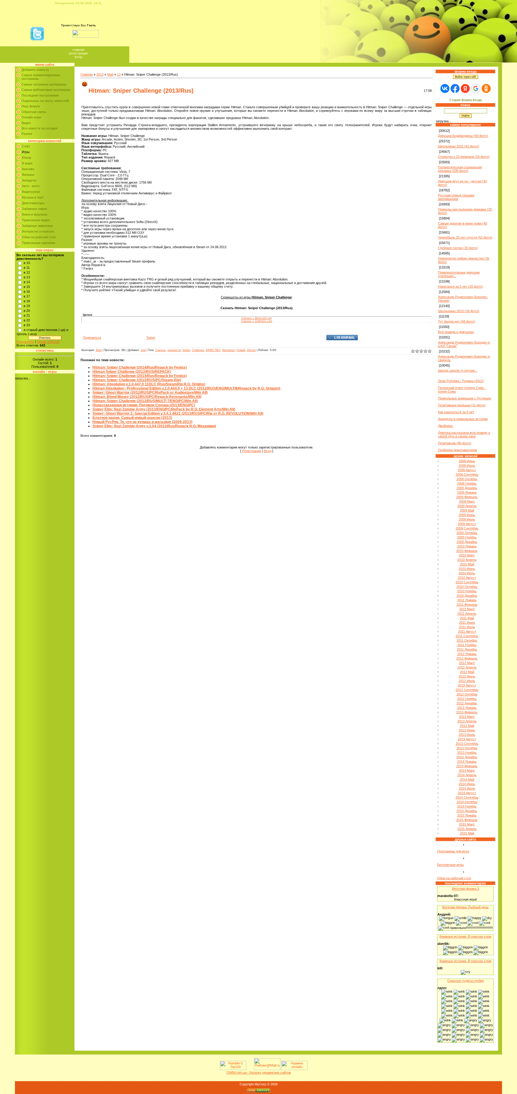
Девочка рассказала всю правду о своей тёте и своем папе (464, 434)
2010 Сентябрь (467, 582)
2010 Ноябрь (467, 591)
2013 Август (467, 739)
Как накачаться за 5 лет (456, 412)
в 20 (27, 310)
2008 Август (467, 470)
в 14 (27, 282)
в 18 (27, 301)
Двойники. (445, 426)
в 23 (27, 325)
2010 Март (467, 555)
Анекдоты (29, 180)
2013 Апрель (467, 721)
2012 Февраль (467, 658)
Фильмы (28, 174)
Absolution (228, 350)
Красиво (28, 169)
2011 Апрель (466, 613)
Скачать (160, 350)
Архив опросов (48, 342)
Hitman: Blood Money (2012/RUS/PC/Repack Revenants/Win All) (146, 397)
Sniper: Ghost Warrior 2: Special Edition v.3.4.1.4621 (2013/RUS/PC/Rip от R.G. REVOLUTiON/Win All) (177, 413)
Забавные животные (37, 226)
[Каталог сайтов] (249, 1069)
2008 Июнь (467, 461)
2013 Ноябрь (467, 752)
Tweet (150, 337)
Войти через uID (465, 76)
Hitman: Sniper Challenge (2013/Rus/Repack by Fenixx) (139, 376)
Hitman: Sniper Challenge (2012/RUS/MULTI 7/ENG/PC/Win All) (145, 401)
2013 (100, 74)
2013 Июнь (467, 730)
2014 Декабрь (467, 811)
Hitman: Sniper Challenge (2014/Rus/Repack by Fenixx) (139, 367)
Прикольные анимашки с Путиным (464, 398)
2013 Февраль (467, 712)
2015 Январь (467, 815)
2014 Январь (467, 761)
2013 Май (467, 725)
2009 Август (467, 524)
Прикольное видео (36, 220)
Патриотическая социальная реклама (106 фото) (460, 169)
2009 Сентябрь (467, 528)
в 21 (27, 315)
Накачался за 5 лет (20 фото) (460, 286)
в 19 (27, 306)
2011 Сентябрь (467, 636)
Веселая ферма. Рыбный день (465, 907)
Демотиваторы (33, 203)
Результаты (25, 342)
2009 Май (467, 510)
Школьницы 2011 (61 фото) (458, 146)
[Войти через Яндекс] (465, 88)
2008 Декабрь (467, 488)
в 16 (27, 291)
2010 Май (467, 564)
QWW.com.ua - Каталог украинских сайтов (258, 1072)
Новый (241, 350)
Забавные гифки (34, 208)
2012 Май (467, 672)
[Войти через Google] (475, 88)
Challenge (198, 350)
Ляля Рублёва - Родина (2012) (461, 381)
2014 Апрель (467, 775)
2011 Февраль (467, 604)
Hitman (251, 350)
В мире (27, 163)
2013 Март (467, 716)
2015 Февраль (467, 820)
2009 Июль (467, 519)
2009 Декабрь (467, 542)
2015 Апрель (467, 829)
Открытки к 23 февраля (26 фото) (463, 156)
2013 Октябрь (467, 748)
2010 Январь (467, 546)
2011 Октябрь (467, 640)
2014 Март (467, 770)
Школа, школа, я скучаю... (458, 370)
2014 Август (467, 793)
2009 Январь (467, 492)
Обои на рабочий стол (39, 237)
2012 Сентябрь (467, 690)
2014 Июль (467, 788)
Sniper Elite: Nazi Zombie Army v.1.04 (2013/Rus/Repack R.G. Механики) (154, 426)
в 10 (27, 263)
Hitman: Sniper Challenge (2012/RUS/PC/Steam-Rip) (136, 380)
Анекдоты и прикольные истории (463, 419)
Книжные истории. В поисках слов (465, 936)
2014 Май (467, 779)
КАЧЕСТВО (213, 350)
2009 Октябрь (467, 533)
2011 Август (467, 631)
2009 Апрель (467, 506)
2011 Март (467, 609)
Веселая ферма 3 (465, 888)
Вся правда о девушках (456, 332)
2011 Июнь (467, 622)
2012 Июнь (467, 676)
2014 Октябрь (467, 802)
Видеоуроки (31, 191)
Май (110, 74)
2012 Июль (467, 681)
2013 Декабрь (467, 757)
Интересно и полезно (38, 231)
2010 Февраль (467, 551)
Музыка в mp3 (32, 197)
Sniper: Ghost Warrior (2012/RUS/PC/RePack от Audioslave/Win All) (150, 392)
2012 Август (467, 685)
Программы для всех (453, 851)
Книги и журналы (34, 214)
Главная (78, 49)
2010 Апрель (467, 560)
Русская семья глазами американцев (456, 197)
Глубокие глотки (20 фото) (458, 248)
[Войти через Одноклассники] (486, 88)
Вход (78, 57)
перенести (174, 350)
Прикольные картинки (38, 243)
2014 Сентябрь (467, 797)
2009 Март (467, 501)
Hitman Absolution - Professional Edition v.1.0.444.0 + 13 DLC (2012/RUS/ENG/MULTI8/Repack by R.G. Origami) (186, 388)
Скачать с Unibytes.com (256, 321)
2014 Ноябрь (467, 806)
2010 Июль (467, 573)
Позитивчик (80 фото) (454, 443)
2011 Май (467, 618)
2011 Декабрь (467, 649)
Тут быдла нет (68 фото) (456, 321)
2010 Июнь (467, 568)
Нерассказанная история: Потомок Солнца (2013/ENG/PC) (143, 405)
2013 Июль (467, 734)
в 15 (27, 287)
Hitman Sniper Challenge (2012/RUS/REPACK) (131, 372)
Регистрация (78, 53)
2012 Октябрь (467, 694)
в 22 (27, 320)
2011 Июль (467, 627)
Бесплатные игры (450, 864)
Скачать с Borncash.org (256, 318)
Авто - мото (30, 186)
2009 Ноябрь (467, 537)
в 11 (27, 267)
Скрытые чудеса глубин (465, 980)
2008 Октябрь (467, 479)
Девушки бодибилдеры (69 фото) (463, 136)
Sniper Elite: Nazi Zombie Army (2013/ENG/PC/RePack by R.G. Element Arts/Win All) (163, 409)
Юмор (26, 157)
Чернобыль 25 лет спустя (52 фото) (465, 237)
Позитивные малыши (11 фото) (462, 405)
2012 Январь (467, 654)
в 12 (27, 272)
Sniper (186, 350)
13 (119, 74)
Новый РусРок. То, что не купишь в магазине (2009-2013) (142, 422)
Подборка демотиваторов (457, 450)
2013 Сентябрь (467, 743)
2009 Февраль (467, 497)
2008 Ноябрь (467, 483)
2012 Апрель (467, 667)
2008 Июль (467, 465)
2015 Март (467, 824)
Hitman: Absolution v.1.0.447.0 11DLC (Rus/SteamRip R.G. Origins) (148, 384)
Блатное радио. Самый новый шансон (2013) (132, 418)
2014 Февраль (467, 766)
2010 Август (467, 577)
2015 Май (467, 833)
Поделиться (92, 337)
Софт (26, 146)
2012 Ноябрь (467, 699)
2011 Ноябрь (467, 645)
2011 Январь (467, 600)
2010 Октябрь (467, 586)
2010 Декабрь (467, 595)
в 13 (27, 277)
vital (143, 350)
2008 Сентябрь (467, 474)
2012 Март (467, 663)
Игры (26, 152)
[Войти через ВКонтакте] (444, 88)
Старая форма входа (465, 100)
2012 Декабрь (467, 703)
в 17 (27, 296)
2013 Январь (467, 708)
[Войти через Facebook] (455, 88)
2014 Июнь (467, 784)
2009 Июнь (467, 515)
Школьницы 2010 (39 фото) (458, 311)
